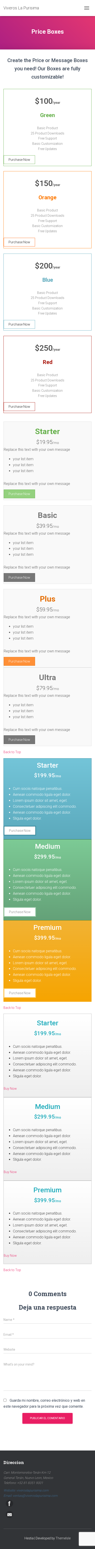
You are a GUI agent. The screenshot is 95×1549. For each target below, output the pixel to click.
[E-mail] (9, 1514)
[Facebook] (9, 1503)
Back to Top (12, 752)
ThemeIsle (63, 1538)
